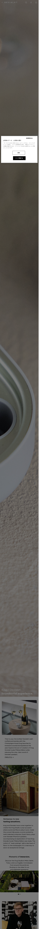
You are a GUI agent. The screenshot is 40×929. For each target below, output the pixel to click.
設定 (19, 152)
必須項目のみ (29, 138)
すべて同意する (19, 158)
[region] (19, 149)
